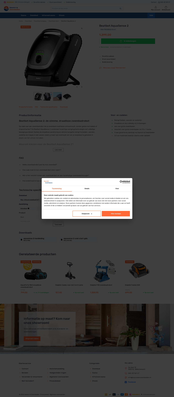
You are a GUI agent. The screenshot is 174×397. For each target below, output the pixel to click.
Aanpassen (86, 213)
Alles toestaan (116, 213)
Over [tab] (117, 188)
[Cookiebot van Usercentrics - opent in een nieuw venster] (121, 181)
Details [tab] (87, 188)
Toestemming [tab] (57, 188)
